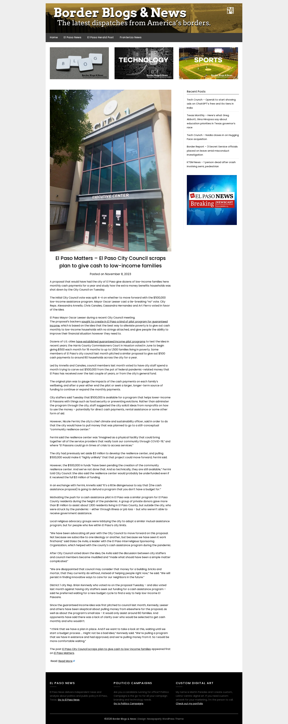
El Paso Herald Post (100, 37)
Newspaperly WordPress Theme (165, 719)
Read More (65, 661)
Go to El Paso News (69, 699)
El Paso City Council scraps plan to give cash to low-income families (106, 649)
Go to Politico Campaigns (128, 703)
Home (54, 37)
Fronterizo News (131, 37)
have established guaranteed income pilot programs (110, 341)
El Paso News (72, 37)
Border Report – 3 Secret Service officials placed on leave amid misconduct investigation (212, 150)
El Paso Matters (64, 653)
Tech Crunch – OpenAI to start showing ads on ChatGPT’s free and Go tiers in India (211, 103)
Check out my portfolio (189, 703)
